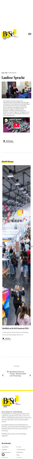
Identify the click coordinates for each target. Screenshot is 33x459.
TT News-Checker (20, 449)
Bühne (18, 455)
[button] (32, 246)
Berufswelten (19, 452)
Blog (6, 73)
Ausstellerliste (5, 447)
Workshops (19, 457)
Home (3, 73)
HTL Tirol (18, 447)
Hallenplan (4, 449)
